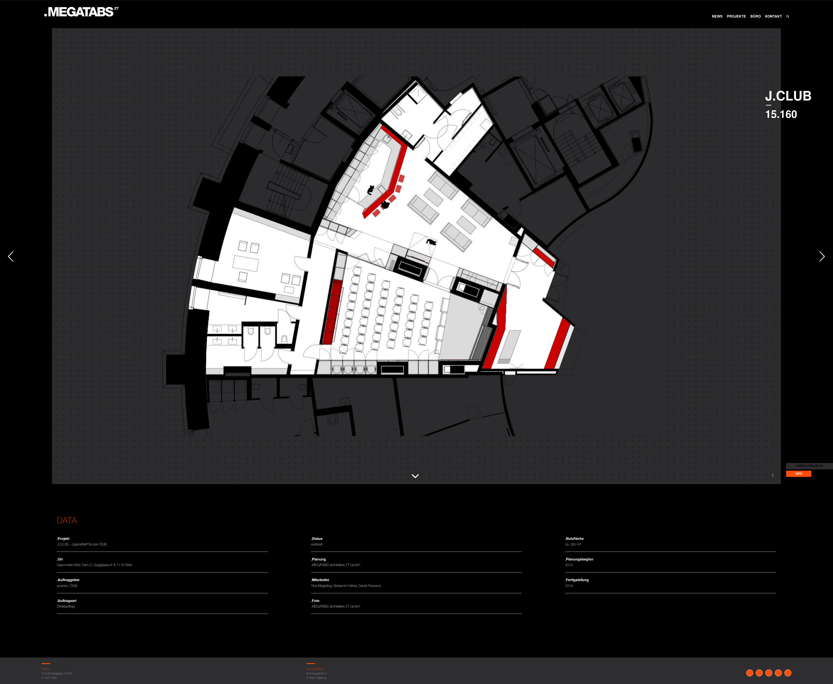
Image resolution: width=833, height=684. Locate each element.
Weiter (827, 265)
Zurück (16, 265)
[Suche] (787, 16)
